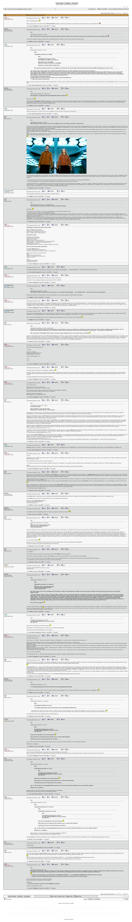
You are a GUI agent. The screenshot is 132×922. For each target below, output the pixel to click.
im (76, 4)
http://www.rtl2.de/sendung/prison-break (37, 488)
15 (123, 13)
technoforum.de (66, 903)
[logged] (53, 26)
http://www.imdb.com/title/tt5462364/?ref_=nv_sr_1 (39, 438)
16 (125, 13)
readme (72, 903)
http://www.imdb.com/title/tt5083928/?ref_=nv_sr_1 (39, 432)
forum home (72, 4)
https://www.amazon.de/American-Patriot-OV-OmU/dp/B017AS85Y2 (42, 791)
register (61, 4)
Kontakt (60, 903)
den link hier (32, 836)
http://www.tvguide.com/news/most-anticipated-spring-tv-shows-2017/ (43, 543)
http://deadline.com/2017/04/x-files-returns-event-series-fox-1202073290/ (44, 559)
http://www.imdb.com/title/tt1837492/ (35, 501)
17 (127, 13)
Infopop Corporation (68, 919)
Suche (65, 4)
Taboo (29, 349)
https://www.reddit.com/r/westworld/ (40, 78)
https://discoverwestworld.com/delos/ (41, 76)
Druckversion (9, 899)
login (57, 4)
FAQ (68, 4)
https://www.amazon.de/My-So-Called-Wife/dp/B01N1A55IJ (41, 212)
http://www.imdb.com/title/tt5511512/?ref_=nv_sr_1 (39, 427)
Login (24, 9)
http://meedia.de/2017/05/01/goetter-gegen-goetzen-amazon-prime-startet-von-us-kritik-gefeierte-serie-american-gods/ (54, 858)
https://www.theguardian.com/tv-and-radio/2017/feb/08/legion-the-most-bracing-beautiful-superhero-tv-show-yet (53, 181)
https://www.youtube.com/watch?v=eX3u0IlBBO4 (49, 63)
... (121, 13)
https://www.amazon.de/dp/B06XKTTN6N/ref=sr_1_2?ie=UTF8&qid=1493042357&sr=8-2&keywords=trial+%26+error (54, 673)
